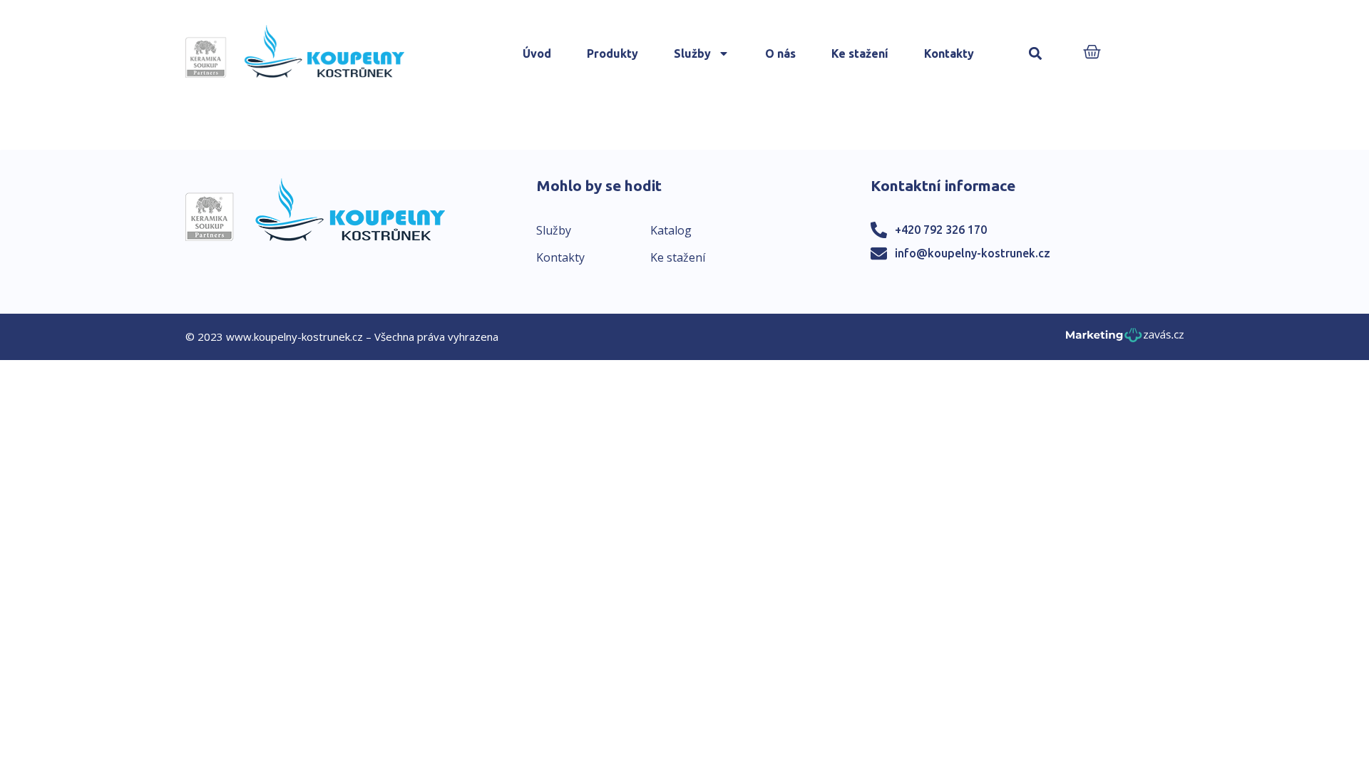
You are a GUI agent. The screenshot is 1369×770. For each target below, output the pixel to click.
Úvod (537, 53)
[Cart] (1092, 53)
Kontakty (949, 53)
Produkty (612, 53)
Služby (692, 53)
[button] (1035, 54)
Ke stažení (859, 53)
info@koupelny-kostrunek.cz (972, 253)
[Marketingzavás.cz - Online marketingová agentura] (1125, 339)
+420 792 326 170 (941, 229)
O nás (780, 53)
